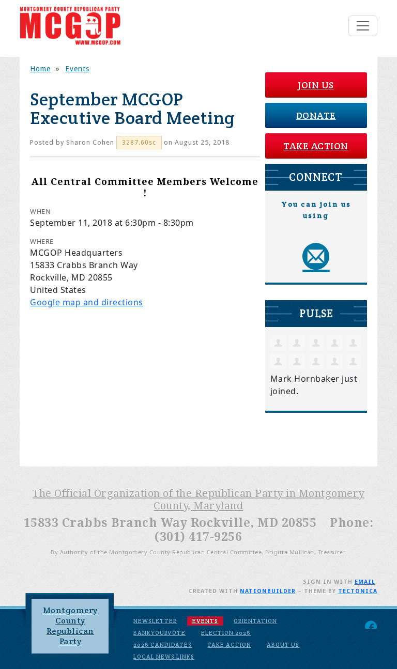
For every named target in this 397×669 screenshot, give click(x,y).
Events (77, 69)
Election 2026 (226, 632)
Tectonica (357, 591)
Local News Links (163, 656)
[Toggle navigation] (362, 25)
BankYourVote (159, 632)
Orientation (255, 621)
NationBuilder (268, 591)
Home (40, 69)
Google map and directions (86, 302)
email (365, 582)
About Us (283, 644)
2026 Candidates (162, 644)
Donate (316, 115)
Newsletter (155, 621)
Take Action (315, 146)
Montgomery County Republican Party (70, 626)
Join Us (316, 85)
